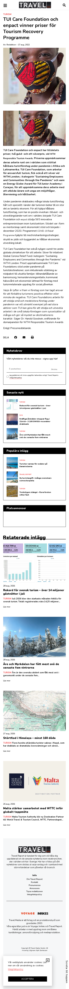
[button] (15, 337)
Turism (7, 14)
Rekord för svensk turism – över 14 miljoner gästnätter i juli (34, 406)
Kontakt (34, 882)
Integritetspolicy (34, 894)
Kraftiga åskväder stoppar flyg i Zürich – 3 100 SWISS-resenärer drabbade (34, 421)
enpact (24, 219)
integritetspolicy (15, 378)
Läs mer (6, 607)
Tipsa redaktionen (34, 891)
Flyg (21, 415)
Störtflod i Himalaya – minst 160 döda (29, 738)
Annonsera (34, 888)
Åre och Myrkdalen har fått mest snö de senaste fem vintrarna (34, 436)
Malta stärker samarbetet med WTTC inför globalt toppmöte (33, 810)
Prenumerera (34, 885)
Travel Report (25, 474)
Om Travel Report (34, 879)
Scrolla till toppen (67, 971)
